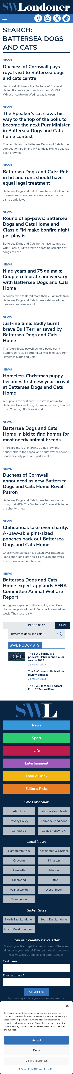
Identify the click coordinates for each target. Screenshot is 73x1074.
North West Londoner (19, 929)
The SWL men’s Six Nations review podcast (46, 673)
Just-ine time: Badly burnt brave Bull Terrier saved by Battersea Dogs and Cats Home (32, 332)
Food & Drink (36, 776)
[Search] (60, 634)
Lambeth (19, 870)
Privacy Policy (43, 1069)
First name (10, 961)
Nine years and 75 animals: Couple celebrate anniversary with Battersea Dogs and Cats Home (36, 279)
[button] (67, 1006)
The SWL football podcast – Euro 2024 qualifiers (46, 687)
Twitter (57, 18)
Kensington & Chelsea (54, 851)
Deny (36, 1050)
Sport (36, 738)
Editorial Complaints (54, 811)
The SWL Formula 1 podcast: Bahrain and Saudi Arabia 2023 (46, 657)
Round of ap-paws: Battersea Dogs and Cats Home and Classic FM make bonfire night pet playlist (36, 227)
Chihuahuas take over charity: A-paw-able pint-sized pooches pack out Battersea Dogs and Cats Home (35, 536)
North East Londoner (19, 919)
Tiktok (66, 18)
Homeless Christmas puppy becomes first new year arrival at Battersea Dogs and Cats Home (36, 384)
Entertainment (36, 763)
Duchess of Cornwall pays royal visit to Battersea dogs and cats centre (33, 72)
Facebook (38, 18)
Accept (36, 1040)
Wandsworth (19, 890)
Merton (54, 870)
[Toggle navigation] (4, 18)
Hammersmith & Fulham (19, 852)
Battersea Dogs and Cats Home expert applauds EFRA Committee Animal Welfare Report (35, 588)
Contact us (19, 831)
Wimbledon (19, 899)
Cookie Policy (27, 1069)
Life (37, 750)
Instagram (47, 18)
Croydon (19, 861)
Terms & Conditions (54, 821)
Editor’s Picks (36, 788)
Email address (13, 975)
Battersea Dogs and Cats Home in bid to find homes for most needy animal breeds (36, 434)
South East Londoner (54, 919)
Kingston (54, 861)
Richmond (19, 880)
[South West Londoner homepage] (36, 7)
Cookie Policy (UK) (54, 831)
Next (63, 625)
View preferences (37, 1061)
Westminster (54, 890)
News (7, 60)
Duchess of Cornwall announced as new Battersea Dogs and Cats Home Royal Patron (35, 483)
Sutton (54, 880)
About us (19, 811)
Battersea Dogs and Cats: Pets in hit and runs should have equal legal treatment (36, 177)
